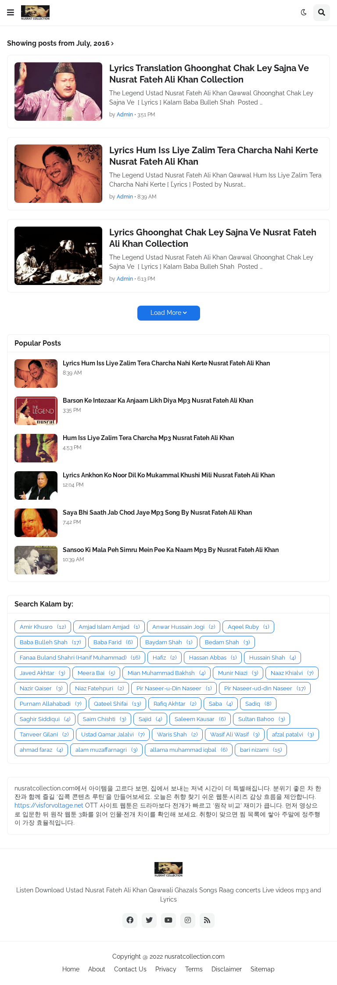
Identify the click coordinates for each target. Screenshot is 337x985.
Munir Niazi (238, 673)
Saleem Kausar (200, 719)
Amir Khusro (43, 627)
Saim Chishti (104, 719)
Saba (221, 703)
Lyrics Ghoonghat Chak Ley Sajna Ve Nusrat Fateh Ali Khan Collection (212, 238)
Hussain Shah (272, 657)
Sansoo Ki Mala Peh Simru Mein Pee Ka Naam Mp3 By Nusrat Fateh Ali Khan (171, 549)
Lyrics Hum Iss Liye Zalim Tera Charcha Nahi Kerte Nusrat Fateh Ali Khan (213, 156)
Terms (194, 969)
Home (70, 969)
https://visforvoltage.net (48, 805)
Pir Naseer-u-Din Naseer (174, 688)
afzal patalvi (293, 734)
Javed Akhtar (42, 673)
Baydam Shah (168, 642)
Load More (166, 312)
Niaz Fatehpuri (99, 688)
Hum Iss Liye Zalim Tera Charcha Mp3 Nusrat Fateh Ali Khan (148, 437)
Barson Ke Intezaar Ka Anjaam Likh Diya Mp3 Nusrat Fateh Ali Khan (158, 400)
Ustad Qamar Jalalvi (112, 734)
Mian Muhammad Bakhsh (166, 673)
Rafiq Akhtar (175, 703)
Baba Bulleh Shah (50, 642)
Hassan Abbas (213, 657)
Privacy (165, 969)
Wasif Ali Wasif (234, 734)
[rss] (207, 920)
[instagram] (187, 920)
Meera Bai (96, 673)
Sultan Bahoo (261, 719)
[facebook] (129, 920)
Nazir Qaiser (41, 688)
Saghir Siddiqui (45, 719)
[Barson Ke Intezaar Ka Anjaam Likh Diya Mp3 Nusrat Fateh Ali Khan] (35, 411)
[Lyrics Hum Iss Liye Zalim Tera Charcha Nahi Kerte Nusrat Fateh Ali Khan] (58, 173)
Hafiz (164, 657)
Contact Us (130, 969)
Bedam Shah (227, 642)
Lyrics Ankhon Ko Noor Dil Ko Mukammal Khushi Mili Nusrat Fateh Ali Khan (169, 475)
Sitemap (263, 969)
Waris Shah (177, 734)
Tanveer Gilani (44, 734)
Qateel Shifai (117, 703)
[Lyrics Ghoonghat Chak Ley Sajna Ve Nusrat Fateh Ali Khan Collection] (58, 256)
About (96, 969)
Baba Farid (113, 642)
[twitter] (149, 920)
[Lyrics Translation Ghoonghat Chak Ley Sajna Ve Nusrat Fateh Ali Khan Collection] (58, 91)
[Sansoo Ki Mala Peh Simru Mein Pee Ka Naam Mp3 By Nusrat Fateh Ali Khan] (35, 560)
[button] (10, 12)
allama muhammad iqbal (188, 750)
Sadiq (258, 703)
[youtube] (168, 920)
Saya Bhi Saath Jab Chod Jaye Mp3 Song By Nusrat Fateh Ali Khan (157, 512)
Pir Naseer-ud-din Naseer (264, 688)
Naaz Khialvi (292, 673)
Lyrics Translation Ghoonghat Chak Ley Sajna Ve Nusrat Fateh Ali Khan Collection (209, 74)
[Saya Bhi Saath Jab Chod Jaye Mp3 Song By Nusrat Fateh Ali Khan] (35, 523)
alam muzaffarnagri (106, 750)
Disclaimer (227, 969)
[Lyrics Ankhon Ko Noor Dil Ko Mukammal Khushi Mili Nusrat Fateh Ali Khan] (35, 485)
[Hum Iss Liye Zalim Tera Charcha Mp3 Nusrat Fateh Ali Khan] (35, 448)
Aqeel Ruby (248, 627)
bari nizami (261, 750)
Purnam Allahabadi (50, 703)
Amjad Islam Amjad (109, 627)
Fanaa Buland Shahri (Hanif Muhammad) (80, 657)
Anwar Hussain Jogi (183, 627)
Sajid (150, 719)
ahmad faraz (41, 750)
